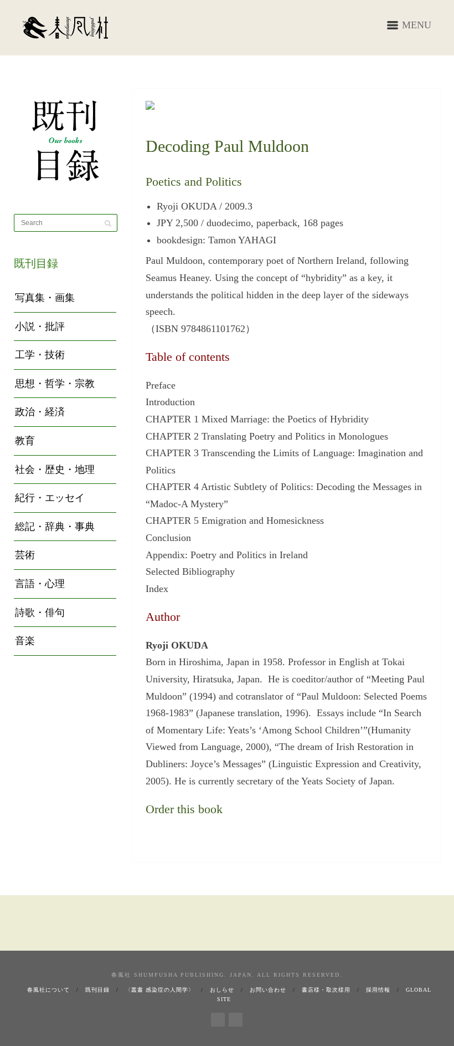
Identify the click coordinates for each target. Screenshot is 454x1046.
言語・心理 (40, 583)
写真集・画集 (45, 297)
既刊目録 (97, 990)
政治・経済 (40, 411)
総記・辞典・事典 (55, 526)
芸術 (25, 554)
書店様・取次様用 (326, 990)
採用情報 (378, 990)
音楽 (25, 640)
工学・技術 (40, 354)
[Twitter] (236, 1018)
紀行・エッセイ (50, 497)
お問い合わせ (268, 990)
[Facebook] (218, 1018)
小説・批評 (40, 326)
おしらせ (222, 990)
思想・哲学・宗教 (55, 383)
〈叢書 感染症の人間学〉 (159, 990)
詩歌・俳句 (40, 612)
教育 (25, 440)
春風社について (48, 990)
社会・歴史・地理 (55, 469)
